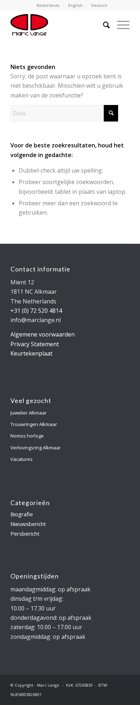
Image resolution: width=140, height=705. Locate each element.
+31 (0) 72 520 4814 (36, 311)
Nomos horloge (27, 435)
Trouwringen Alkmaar (33, 424)
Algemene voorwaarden (42, 334)
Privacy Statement (34, 344)
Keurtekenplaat (31, 353)
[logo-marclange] (58, 24)
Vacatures (21, 459)
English (75, 5)
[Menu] (120, 24)
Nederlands (48, 5)
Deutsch (99, 5)
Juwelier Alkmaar (28, 412)
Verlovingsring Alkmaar (35, 447)
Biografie (21, 514)
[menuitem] (48, 5)
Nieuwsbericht (28, 523)
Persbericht (24, 533)
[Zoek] (103, 24)
